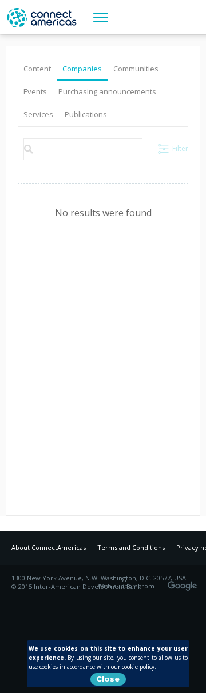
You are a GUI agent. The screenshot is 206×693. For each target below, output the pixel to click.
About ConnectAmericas (48, 547)
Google (184, 582)
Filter (180, 148)
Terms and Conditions (131, 547)
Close (108, 678)
